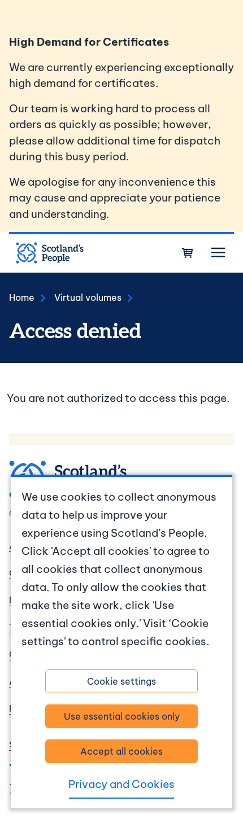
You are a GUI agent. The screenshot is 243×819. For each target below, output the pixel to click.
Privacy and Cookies (121, 784)
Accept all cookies (121, 751)
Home (21, 297)
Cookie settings (121, 681)
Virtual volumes (88, 297)
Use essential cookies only (122, 716)
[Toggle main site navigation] (218, 253)
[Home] (50, 253)
